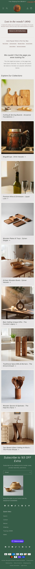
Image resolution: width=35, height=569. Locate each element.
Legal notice (24, 565)
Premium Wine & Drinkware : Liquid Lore (16, 198)
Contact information (14, 565)
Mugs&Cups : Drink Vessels (13, 157)
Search (5, 516)
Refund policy (9, 563)
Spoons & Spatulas (21, 46)
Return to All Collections (17, 31)
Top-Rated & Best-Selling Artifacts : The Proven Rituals (17, 448)
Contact (5, 519)
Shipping (5, 527)
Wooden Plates (21, 43)
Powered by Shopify (20, 560)
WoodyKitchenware (10, 560)
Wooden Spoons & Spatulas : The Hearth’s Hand (15, 407)
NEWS (5, 534)
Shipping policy (27, 563)
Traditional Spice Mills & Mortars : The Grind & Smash (17, 365)
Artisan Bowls (29, 43)
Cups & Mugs (12, 46)
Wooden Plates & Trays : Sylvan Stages (15, 239)
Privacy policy (30, 560)
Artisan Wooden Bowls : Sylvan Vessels (15, 281)
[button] (3, 8)
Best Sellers (5, 43)
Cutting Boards (13, 43)
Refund (5, 523)
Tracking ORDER (8, 531)
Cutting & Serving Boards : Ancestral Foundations (17, 116)
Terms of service (18, 563)
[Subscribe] (30, 472)
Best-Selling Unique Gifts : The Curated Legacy (15, 323)
